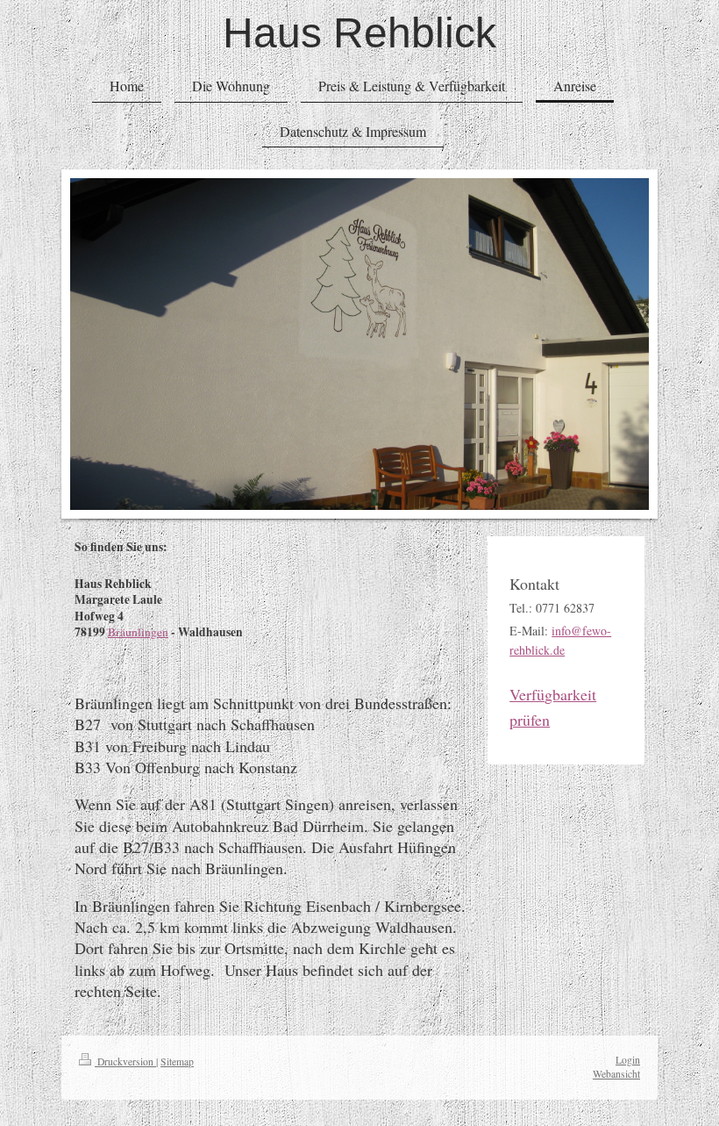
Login (628, 1059)
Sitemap (177, 1061)
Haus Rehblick (359, 33)
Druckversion (125, 1061)
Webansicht (616, 1073)
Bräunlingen (138, 632)
